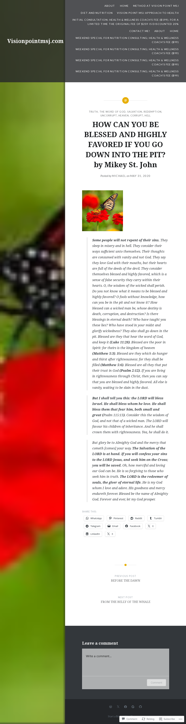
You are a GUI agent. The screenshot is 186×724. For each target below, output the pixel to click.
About (110, 5)
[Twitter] (118, 706)
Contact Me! (139, 31)
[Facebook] (125, 706)
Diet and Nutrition (97, 12)
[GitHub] (140, 706)
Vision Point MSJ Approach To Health (148, 12)
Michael (119, 175)
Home (124, 5)
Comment (156, 682)
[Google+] (133, 706)
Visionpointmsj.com (35, 41)
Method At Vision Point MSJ (156, 5)
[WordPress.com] (110, 706)
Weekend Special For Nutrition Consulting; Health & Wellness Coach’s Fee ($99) (127, 40)
